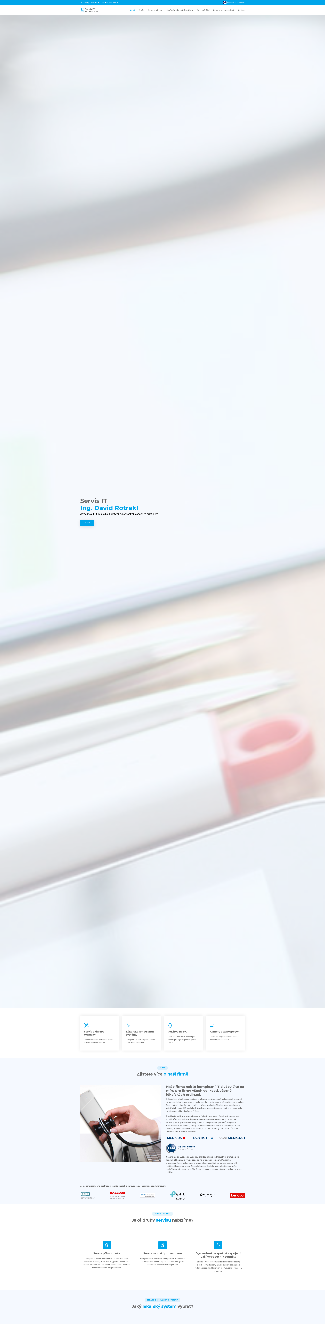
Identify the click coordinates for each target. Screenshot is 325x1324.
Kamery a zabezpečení (223, 10)
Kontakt (241, 10)
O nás (141, 10)
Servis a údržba (155, 10)
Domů (132, 10)
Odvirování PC (203, 10)
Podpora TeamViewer (235, 2)
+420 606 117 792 (112, 3)
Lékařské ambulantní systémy (179, 10)
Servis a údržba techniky (94, 1033)
